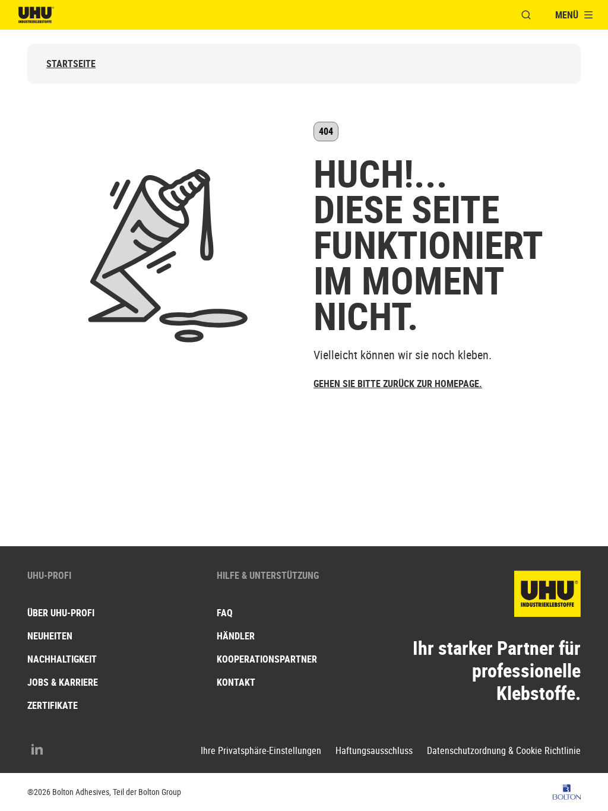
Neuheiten (49, 635)
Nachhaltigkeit (62, 659)
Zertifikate (52, 705)
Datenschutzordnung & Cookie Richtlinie (504, 750)
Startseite (71, 63)
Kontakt (236, 682)
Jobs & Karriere (62, 682)
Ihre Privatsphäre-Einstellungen (261, 750)
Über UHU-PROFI (60, 612)
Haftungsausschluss (374, 750)
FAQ (225, 612)
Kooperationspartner (267, 659)
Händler (236, 635)
